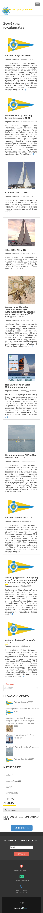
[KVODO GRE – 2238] (21, 175)
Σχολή (8, 799)
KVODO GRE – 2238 (16, 192)
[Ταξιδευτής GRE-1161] (21, 233)
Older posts (8, 684)
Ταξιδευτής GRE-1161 (16, 250)
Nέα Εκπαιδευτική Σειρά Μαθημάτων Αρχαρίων (17, 385)
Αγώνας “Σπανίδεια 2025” (19, 517)
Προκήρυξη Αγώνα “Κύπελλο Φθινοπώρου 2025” (20, 456)
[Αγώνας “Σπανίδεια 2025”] (21, 507)
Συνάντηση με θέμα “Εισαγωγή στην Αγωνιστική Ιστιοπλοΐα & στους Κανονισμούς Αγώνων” (21, 580)
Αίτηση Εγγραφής (22, 828)
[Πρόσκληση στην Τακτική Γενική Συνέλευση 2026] (21, 105)
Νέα (7, 787)
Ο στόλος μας (11, 793)
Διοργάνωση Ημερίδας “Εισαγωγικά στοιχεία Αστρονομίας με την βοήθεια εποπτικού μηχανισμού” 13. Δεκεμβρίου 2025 (20, 312)
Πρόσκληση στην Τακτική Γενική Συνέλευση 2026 (18, 116)
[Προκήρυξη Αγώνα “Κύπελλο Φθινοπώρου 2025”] (21, 438)
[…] (26, 89)
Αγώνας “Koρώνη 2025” (18, 55)
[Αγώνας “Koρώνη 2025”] (21, 45)
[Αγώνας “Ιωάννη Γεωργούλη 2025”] (21, 629)
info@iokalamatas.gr (21, 880)
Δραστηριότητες (12, 781)
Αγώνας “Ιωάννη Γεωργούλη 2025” (20, 641)
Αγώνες (9, 775)
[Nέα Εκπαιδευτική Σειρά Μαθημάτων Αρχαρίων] (21, 368)
